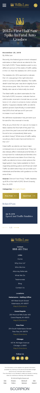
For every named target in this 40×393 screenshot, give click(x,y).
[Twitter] (13, 358)
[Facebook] (22, 358)
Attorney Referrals (20, 271)
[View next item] (16, 227)
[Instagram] (27, 358)
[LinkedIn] (18, 358)
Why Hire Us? (20, 263)
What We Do (20, 275)
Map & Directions (20, 306)
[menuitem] (5, 382)
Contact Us (20, 288)
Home (20, 259)
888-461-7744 (20, 249)
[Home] (20, 5)
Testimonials (20, 279)
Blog (20, 284)
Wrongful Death (19, 189)
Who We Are (20, 267)
